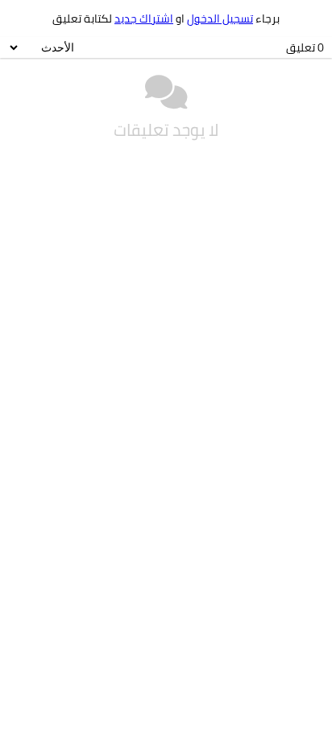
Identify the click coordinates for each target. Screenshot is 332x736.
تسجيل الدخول (220, 18)
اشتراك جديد (143, 18)
